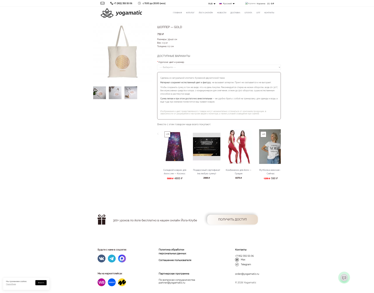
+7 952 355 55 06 (244, 256)
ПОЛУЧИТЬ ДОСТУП (232, 219)
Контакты (241, 249)
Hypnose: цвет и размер (171, 62)
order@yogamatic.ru (247, 274)
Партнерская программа (174, 273)
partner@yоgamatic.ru (172, 282)
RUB (210, 3)
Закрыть (41, 283)
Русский (227, 3)
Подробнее (11, 284)
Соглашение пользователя (175, 260)
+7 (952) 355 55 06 (123, 3)
